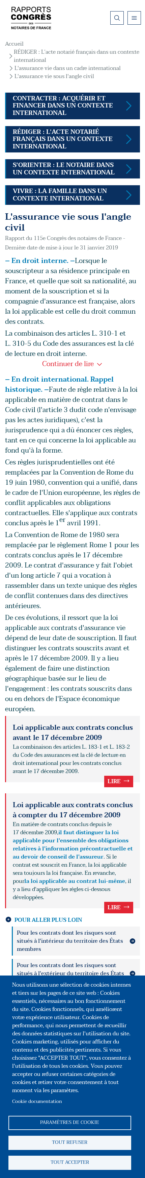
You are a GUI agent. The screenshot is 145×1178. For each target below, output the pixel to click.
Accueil (14, 44)
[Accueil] (31, 17)
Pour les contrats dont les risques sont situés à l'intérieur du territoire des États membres (70, 941)
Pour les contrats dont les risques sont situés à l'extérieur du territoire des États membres (70, 973)
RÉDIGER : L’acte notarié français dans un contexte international (76, 56)
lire (114, 781)
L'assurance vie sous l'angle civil (54, 76)
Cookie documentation (37, 1101)
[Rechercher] (117, 18)
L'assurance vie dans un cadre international (67, 68)
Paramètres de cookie (69, 1122)
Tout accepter (70, 1162)
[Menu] (134, 18)
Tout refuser (69, 1142)
